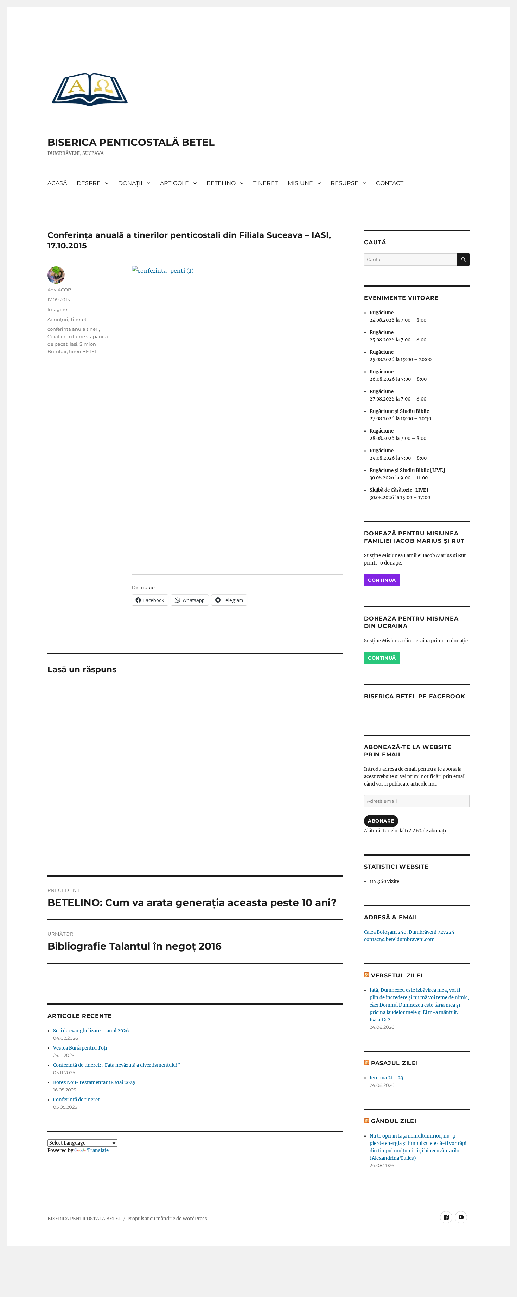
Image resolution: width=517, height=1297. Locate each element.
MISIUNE (300, 183)
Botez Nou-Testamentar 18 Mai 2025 (94, 1082)
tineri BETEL (83, 351)
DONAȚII (130, 183)
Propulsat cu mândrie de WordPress (167, 1219)
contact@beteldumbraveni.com (399, 940)
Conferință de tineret (76, 1100)
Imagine (57, 309)
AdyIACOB (59, 289)
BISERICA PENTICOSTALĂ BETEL (131, 142)
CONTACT (389, 183)
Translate (98, 1150)
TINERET (265, 183)
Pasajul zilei (394, 1063)
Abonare (381, 821)
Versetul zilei (397, 975)
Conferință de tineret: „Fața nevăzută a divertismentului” (116, 1065)
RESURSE (344, 183)
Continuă (382, 580)
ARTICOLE (174, 183)
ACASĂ (57, 183)
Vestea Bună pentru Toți (80, 1048)
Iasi (73, 344)
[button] (89, 89)
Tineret (78, 319)
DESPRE (89, 183)
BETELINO (221, 183)
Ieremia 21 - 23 (386, 1078)
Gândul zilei (393, 1121)
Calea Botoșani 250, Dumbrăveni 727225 (409, 932)
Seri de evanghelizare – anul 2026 (91, 1031)
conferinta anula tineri (73, 329)
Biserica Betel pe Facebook (414, 696)
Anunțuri (57, 319)
